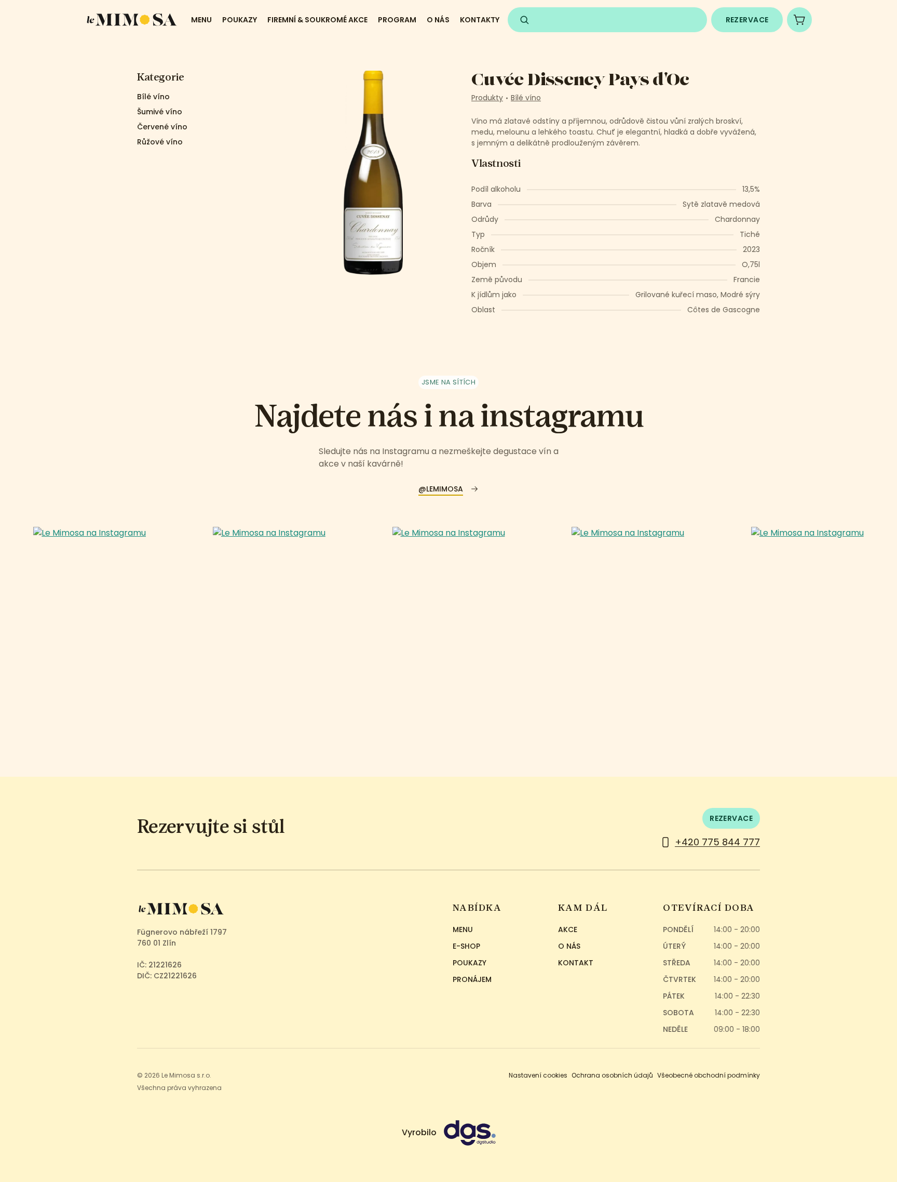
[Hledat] (524, 19)
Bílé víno (153, 96)
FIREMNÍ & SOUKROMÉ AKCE (317, 20)
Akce (567, 929)
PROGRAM (397, 20)
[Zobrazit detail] (90, 616)
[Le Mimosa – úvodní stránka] (132, 20)
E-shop (466, 946)
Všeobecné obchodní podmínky (708, 1075)
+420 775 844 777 (717, 841)
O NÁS (438, 20)
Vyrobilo (420, 1132)
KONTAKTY (479, 20)
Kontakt (575, 963)
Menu (463, 929)
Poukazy (469, 963)
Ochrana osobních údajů (612, 1075)
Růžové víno (160, 142)
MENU (201, 20)
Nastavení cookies (538, 1075)
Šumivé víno (159, 112)
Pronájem (472, 979)
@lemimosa (440, 489)
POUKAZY (239, 20)
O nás (569, 946)
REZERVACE (747, 20)
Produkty (487, 97)
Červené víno (162, 127)
